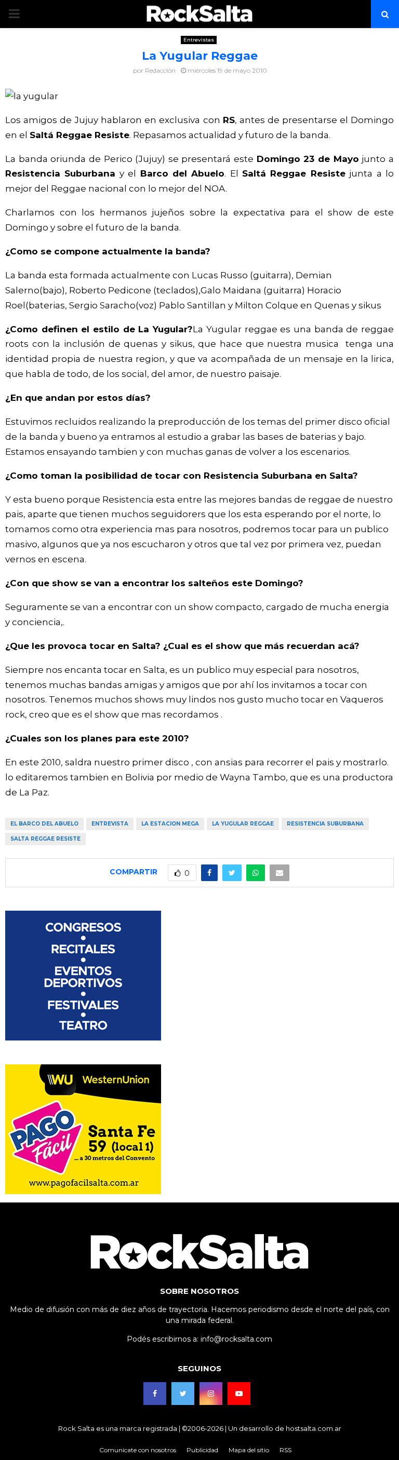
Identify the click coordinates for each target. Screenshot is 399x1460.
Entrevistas (198, 39)
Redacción (160, 70)
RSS (285, 1450)
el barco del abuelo (44, 823)
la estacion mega (170, 823)
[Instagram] (211, 1393)
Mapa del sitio (249, 1450)
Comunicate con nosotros (137, 1450)
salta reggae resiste (45, 838)
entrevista (109, 823)
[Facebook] (154, 1393)
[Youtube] (239, 1393)
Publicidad (202, 1450)
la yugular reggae (243, 823)
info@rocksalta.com (236, 1339)
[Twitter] (182, 1393)
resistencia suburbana (325, 823)
